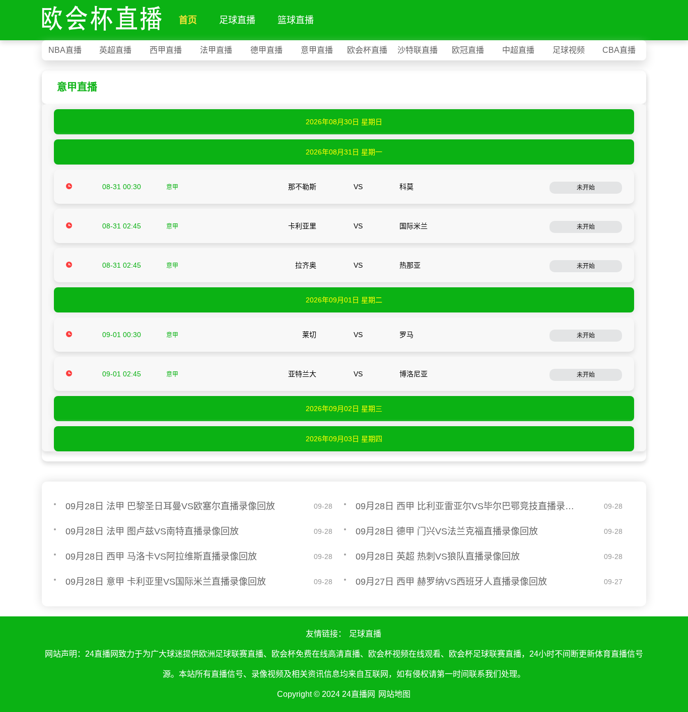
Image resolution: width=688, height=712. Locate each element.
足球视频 (569, 50)
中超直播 (518, 50)
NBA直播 (65, 50)
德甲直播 (266, 50)
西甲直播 (166, 50)
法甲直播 (216, 50)
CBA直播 (619, 50)
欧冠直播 (468, 50)
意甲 (172, 187)
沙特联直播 (417, 50)
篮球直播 (296, 20)
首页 (188, 20)
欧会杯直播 (367, 50)
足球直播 (237, 20)
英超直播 (115, 50)
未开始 (586, 187)
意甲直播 (317, 50)
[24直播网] (102, 16)
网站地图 (394, 694)
